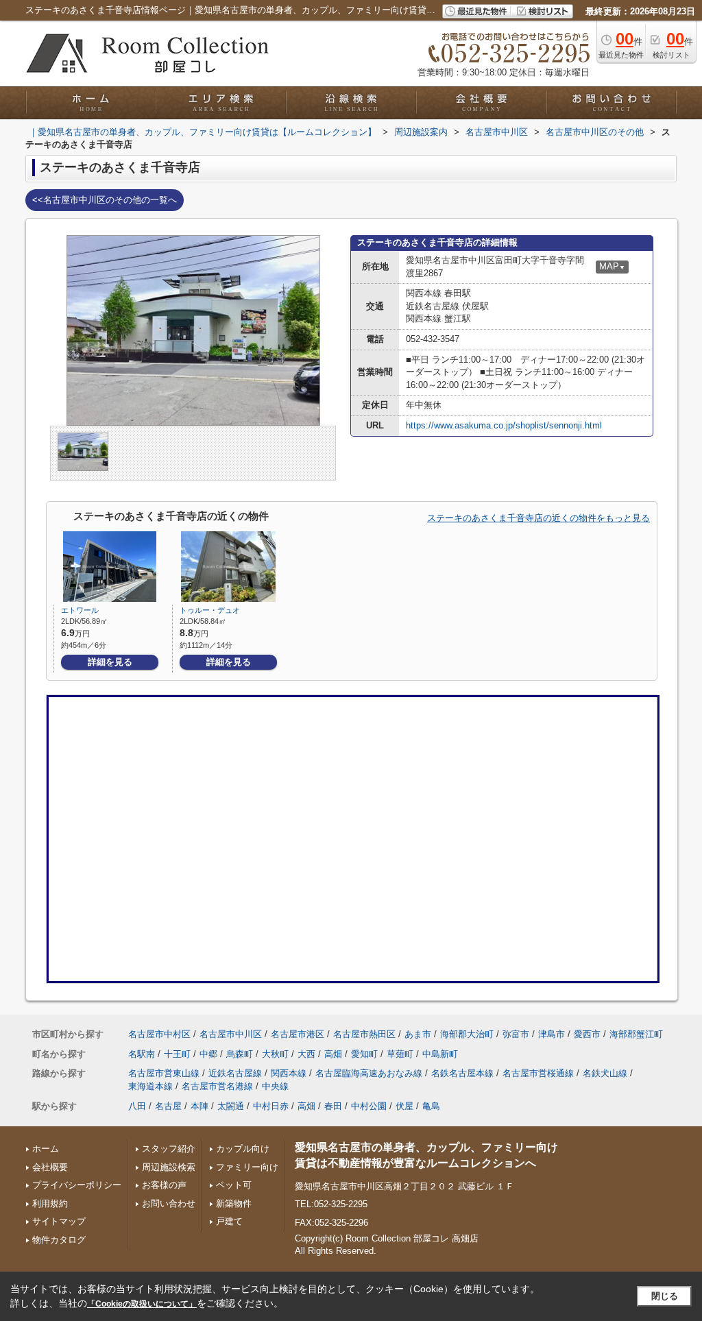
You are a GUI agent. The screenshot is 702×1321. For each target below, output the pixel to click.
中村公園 (369, 1106)
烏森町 (239, 1054)
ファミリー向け (247, 1167)
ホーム (45, 1148)
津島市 (551, 1034)
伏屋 (404, 1106)
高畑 (333, 1054)
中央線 (275, 1086)
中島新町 (440, 1054)
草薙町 (400, 1054)
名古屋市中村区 (159, 1034)
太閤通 (230, 1106)
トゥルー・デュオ (210, 610)
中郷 (208, 1054)
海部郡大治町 (467, 1034)
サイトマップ (59, 1221)
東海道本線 (150, 1086)
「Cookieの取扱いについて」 (142, 1304)
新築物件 (234, 1203)
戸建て (229, 1221)
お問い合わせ (168, 1203)
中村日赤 (271, 1106)
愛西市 (587, 1034)
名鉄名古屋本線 (462, 1073)
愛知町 (364, 1054)
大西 (306, 1054)
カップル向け (242, 1148)
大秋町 (275, 1054)
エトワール (80, 610)
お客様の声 (164, 1185)
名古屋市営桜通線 (538, 1073)
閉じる (664, 1296)
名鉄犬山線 (605, 1073)
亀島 (431, 1106)
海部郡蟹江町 (636, 1034)
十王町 (177, 1054)
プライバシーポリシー (76, 1185)
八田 (137, 1106)
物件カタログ (59, 1240)
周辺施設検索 (168, 1167)
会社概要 (50, 1167)
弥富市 (516, 1034)
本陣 (199, 1106)
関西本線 (288, 1073)
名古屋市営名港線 (217, 1086)
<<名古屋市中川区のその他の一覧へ (104, 200)
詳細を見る (110, 662)
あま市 (417, 1034)
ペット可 (234, 1185)
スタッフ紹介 (168, 1148)
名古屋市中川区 (230, 1034)
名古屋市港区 (297, 1034)
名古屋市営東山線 (163, 1073)
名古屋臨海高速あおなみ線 (368, 1073)
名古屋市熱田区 (364, 1034)
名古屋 (168, 1106)
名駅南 (141, 1054)
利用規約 (50, 1203)
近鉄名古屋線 (235, 1073)
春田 (333, 1106)
